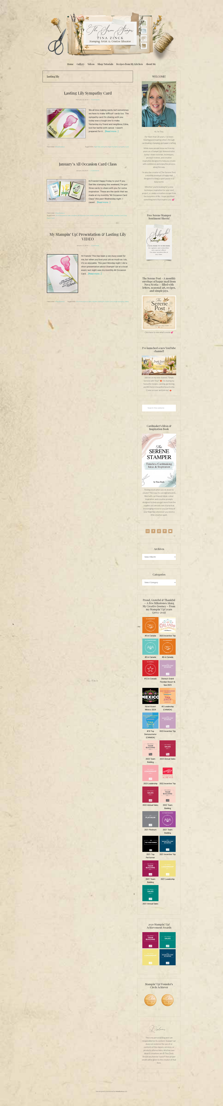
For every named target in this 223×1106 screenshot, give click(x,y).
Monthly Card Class (120, 215)
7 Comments (95, 100)
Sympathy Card (123, 147)
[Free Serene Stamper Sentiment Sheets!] (159, 262)
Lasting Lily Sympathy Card (88, 93)
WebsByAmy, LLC (121, 1091)
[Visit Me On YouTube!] (159, 104)
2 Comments (94, 171)
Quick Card (50, 218)
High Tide (97, 147)
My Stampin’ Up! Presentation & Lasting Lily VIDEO (87, 236)
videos (127, 301)
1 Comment (95, 245)
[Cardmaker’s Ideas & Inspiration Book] (159, 486)
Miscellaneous (60, 147)
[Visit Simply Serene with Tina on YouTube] (159, 374)
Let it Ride (110, 215)
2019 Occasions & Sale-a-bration (66, 215)
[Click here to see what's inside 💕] (159, 329)
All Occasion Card (83, 215)
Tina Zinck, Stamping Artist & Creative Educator (111, 35)
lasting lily (104, 147)
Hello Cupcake (94, 215)
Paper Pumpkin (113, 147)
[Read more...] (111, 131)
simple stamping (118, 301)
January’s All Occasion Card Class (88, 164)
